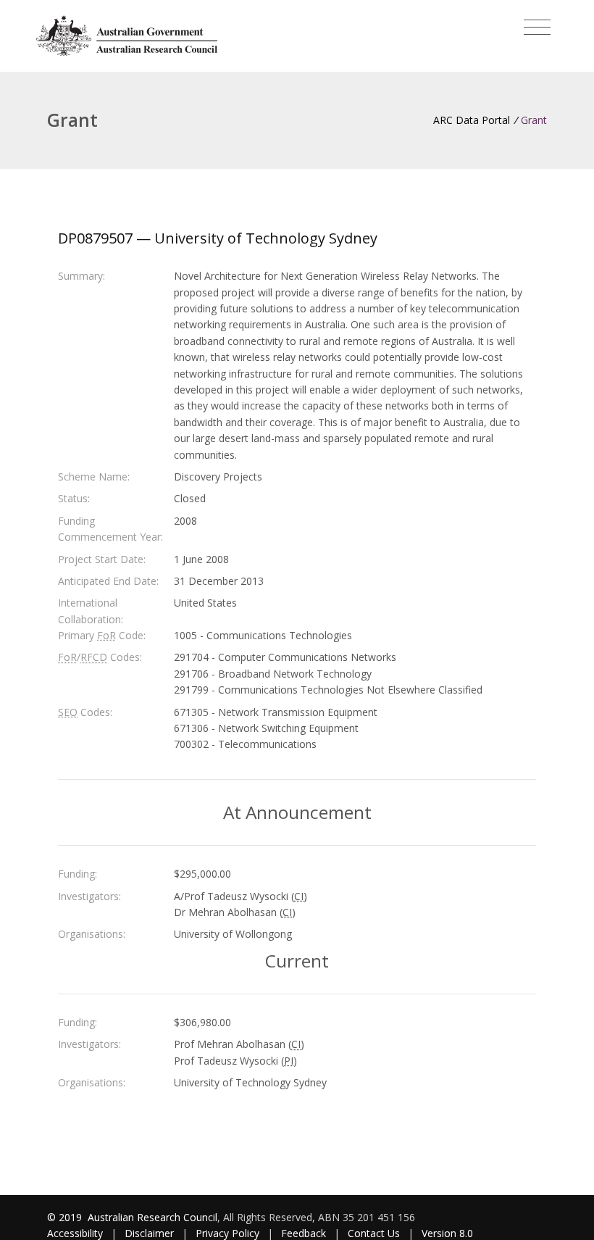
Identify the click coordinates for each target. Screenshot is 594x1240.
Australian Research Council (152, 1217)
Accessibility (75, 1233)
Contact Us (374, 1233)
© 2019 (66, 1217)
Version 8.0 (447, 1233)
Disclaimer (149, 1233)
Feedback (303, 1233)
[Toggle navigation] (537, 27)
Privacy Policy (227, 1233)
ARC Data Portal (471, 120)
